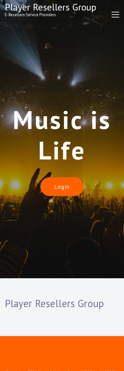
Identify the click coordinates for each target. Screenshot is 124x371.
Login (62, 186)
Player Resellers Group (50, 7)
